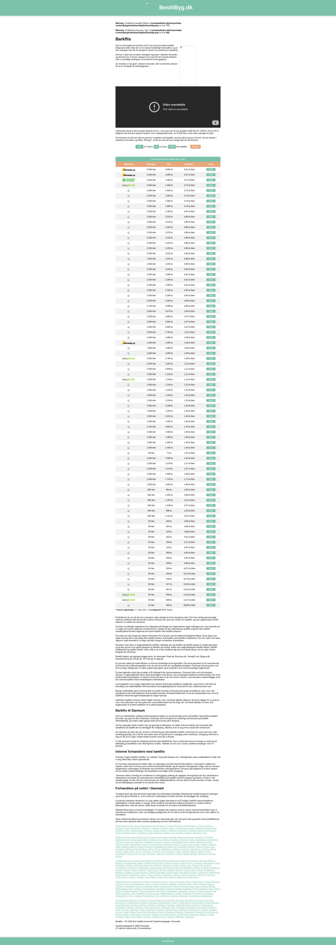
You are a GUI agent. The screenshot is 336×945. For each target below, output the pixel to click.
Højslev (208, 842)
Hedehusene (207, 905)
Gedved (152, 840)
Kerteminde (197, 865)
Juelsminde (135, 844)
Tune (130, 896)
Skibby (126, 915)
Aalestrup (197, 833)
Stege (118, 894)
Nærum (161, 912)
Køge (191, 886)
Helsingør (148, 907)
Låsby (118, 847)
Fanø (175, 863)
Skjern (157, 849)
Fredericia (183, 863)
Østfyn (173, 877)
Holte (172, 907)
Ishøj (142, 910)
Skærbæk (160, 873)
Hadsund (120, 828)
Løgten (204, 844)
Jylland (144, 844)
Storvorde (182, 831)
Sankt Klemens (141, 873)
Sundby (178, 894)
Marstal (178, 868)
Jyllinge (119, 886)
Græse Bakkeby (183, 905)
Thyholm (156, 852)
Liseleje (212, 910)
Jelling (183, 865)
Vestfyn (131, 877)
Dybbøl (147, 863)
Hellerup (130, 907)
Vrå (173, 833)
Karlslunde (148, 886)
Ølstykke (180, 917)
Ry (175, 847)
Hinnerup (128, 842)
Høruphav (166, 865)
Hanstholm (135, 828)
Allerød (143, 900)
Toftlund (176, 875)
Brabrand (181, 837)
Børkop (119, 863)
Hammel (183, 840)
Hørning (119, 844)
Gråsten (129, 865)
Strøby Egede (152, 894)
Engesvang (135, 840)
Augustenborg (146, 861)
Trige (178, 852)
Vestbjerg (142, 833)
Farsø (169, 826)
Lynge (126, 912)
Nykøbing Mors (123, 831)
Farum (174, 903)
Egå (127, 840)
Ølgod (186, 854)
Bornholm (199, 900)
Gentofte (143, 905)
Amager (151, 900)
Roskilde (179, 912)
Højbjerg (200, 842)
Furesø (206, 882)
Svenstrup (211, 831)
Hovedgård (176, 842)
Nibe (214, 828)
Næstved (203, 889)
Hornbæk (180, 907)
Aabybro (179, 833)
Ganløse (134, 905)
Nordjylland (121, 826)
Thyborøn (146, 852)
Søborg (202, 915)
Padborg (187, 870)
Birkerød (180, 900)
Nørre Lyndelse (139, 870)
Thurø (150, 875)
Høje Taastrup (122, 910)
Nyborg (127, 870)
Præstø (125, 891)
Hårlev (202, 884)
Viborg (130, 854)
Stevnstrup (195, 849)
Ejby (161, 863)
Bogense (175, 861)
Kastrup (160, 910)
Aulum (139, 837)
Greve (127, 884)
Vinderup (169, 854)
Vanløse (147, 917)
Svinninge (197, 894)
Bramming (185, 861)
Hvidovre (212, 907)
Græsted (195, 905)
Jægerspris (151, 910)
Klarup (186, 828)
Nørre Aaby (152, 870)
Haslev (155, 884)
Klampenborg (171, 910)
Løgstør (198, 828)
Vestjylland (121, 854)
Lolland (203, 886)
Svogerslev (208, 894)
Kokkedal (183, 910)
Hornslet (157, 842)
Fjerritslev (178, 826)
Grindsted (120, 865)
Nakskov (138, 889)
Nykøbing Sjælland (182, 889)
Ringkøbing (159, 847)
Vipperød (183, 896)
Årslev (190, 877)
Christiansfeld (129, 863)
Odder (140, 847)
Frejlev (201, 826)
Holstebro (147, 842)
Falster (165, 882)
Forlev (188, 882)
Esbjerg (168, 863)
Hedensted (212, 840)
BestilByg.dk (176, 7)
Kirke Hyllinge (173, 886)
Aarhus (119, 856)
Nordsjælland (149, 889)
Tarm (132, 852)
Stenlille (126, 894)
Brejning (195, 861)
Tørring (185, 852)
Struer (213, 849)
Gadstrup (215, 882)
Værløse (171, 917)
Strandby (192, 831)
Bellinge (158, 861)
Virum (163, 917)
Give (159, 840)
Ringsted (144, 891)
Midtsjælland (121, 889)
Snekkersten (183, 915)
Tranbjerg (170, 852)
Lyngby (119, 912)
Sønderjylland (122, 875)
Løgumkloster (155, 868)
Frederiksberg (197, 903)
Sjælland (120, 882)
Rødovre (214, 912)
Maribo (211, 886)
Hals (127, 828)
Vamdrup (210, 875)
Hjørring (164, 828)
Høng (188, 884)
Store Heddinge (138, 894)
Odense (162, 870)
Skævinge (146, 915)
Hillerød (165, 907)
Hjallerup (155, 828)
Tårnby (210, 915)
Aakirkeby (189, 917)
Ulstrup (201, 852)
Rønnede (160, 891)
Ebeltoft (209, 837)
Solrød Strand (203, 891)
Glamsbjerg (208, 863)
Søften (126, 852)
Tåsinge (192, 875)
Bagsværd (161, 900)
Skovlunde (135, 915)
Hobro (172, 828)
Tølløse (137, 896)
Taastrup (120, 917)
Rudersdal (189, 912)
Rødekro (129, 873)
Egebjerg (120, 840)
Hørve (195, 884)
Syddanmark (121, 861)
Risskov (169, 847)
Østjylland (202, 854)
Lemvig (182, 844)
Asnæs (128, 882)
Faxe (171, 882)
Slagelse (192, 891)
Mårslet (133, 847)
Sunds (119, 852)
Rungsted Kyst (202, 912)
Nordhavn (152, 912)
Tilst (163, 852)
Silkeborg (129, 849)
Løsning (212, 844)
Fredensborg (184, 903)
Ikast (126, 844)
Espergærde (164, 903)
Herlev (157, 907)
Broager (203, 861)
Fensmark (179, 882)
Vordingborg (194, 896)
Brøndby (209, 900)
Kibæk (159, 844)
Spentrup (185, 849)
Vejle (207, 852)
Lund (189, 844)
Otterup (178, 870)
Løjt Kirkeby (168, 868)
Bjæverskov (137, 882)
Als (129, 861)
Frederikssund (212, 903)
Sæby (118, 833)
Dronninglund (159, 826)
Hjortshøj (138, 842)
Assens (135, 861)
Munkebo (205, 868)
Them (138, 852)
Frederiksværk (122, 905)
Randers (149, 847)
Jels (189, 865)
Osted (118, 891)
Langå (175, 844)
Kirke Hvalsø (160, 886)
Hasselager (201, 840)
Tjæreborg (166, 875)
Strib (175, 873)
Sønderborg (214, 873)
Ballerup (171, 900)
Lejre (197, 886)
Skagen (163, 831)
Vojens (160, 877)
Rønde (191, 847)
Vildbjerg (160, 854)
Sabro (198, 847)
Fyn (191, 863)
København (194, 910)
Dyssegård (153, 903)
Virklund (179, 854)
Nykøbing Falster (164, 889)
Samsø (205, 847)
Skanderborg (141, 849)
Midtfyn (196, 868)
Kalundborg (129, 886)
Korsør (184, 886)
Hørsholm (134, 910)
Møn (130, 889)
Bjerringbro (162, 837)
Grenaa (166, 840)
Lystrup (196, 844)
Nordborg (215, 868)
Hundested (202, 907)
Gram (217, 863)
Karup (152, 844)
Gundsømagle (137, 884)
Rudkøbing (209, 870)
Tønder (184, 875)
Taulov (143, 875)
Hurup (179, 828)
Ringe (200, 870)
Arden (130, 826)
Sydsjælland (121, 896)
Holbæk (181, 884)
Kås (192, 828)
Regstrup (134, 891)
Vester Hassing (154, 833)
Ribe (194, 870)
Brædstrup (199, 837)
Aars (205, 833)
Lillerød (204, 910)
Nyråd (195, 889)
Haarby (175, 865)
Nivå (145, 912)
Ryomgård (182, 847)
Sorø (213, 891)
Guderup (138, 865)
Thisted (125, 833)
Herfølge (173, 884)
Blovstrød (189, 900)
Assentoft (131, 837)
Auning (146, 837)
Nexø (139, 912)
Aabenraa (181, 877)
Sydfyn (193, 873)
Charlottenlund (132, 903)
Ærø (167, 877)
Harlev (191, 840)
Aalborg (188, 833)
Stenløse (194, 915)
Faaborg (198, 863)
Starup (169, 873)
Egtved (155, 863)
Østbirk (193, 854)
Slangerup (157, 915)
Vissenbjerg (150, 877)
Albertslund (134, 900)
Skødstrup (166, 849)
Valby (127, 917)
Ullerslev (201, 875)
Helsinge (139, 907)
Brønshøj (120, 903)
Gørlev (148, 884)
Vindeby (140, 877)
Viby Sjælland (162, 896)
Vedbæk (155, 917)
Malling (125, 847)
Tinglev (157, 875)
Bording (172, 837)
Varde (118, 877)
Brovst (137, 826)
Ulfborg (193, 852)
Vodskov (166, 833)
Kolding (207, 865)
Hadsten (174, 840)
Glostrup (171, 905)
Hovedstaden (122, 900)
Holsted (157, 865)
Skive (150, 849)
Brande (190, 837)
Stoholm (205, 849)
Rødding (120, 873)
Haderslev (148, 865)
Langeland (120, 868)
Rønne (119, 915)
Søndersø (134, 875)
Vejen (124, 877)
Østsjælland (206, 896)
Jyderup (210, 884)
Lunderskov (143, 868)
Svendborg (184, 873)
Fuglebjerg (197, 882)
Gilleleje (152, 905)
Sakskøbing (171, 891)
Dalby (140, 863)
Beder (153, 837)
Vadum (133, 833)
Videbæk (150, 854)
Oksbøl (170, 870)
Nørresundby (137, 831)
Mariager (207, 828)
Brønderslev (146, 826)
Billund (166, 861)
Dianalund (156, 882)
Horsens (166, 842)
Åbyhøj (211, 854)
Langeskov (132, 868)
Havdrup (164, 884)
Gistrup (208, 826)
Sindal (156, 831)
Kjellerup (167, 844)
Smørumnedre (169, 915)
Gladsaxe (161, 905)
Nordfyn (119, 870)
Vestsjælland (148, 896)
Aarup (196, 877)
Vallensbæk (136, 917)
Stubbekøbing (167, 894)
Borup (147, 882)
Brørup (211, 861)
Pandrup (148, 831)
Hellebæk (120, 907)
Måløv (132, 912)
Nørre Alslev (214, 889)
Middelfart (187, 868)
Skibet (152, 873)
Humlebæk (191, 907)
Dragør (143, 903)
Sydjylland (202, 873)
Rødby (152, 891)
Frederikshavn (190, 826)
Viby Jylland (139, 854)
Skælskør (182, 891)
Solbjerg (176, 849)
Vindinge (174, 896)
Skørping (172, 831)
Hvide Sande (189, 842)
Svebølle (187, 894)
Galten (145, 840)
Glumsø (119, 884)
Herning (119, 842)
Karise (139, 886)
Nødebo (170, 912)
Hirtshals (146, 828)
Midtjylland (121, 837)
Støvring (201, 831)
